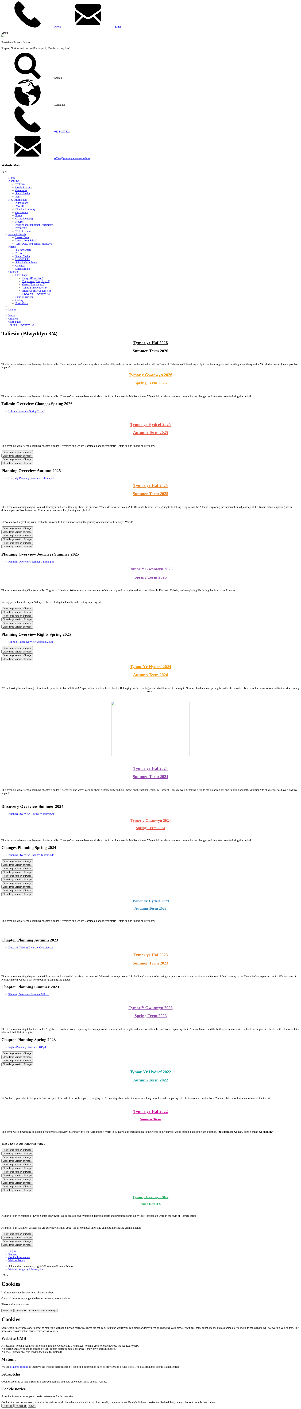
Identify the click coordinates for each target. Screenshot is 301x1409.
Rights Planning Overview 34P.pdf (27, 1047)
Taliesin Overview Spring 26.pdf (26, 411)
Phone (57, 26)
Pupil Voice (21, 303)
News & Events (17, 234)
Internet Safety (23, 249)
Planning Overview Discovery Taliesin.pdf (31, 813)
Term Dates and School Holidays (33, 243)
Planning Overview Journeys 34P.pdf (28, 994)
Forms (18, 215)
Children (13, 271)
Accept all (21, 1310)
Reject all (7, 1310)
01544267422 (62, 131)
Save (31, 1405)
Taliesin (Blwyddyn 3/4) (35, 287)
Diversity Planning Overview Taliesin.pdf (31, 478)
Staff (18, 196)
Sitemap (12, 1254)
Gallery (19, 300)
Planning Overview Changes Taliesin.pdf (31, 854)
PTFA (18, 253)
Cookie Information (19, 1257)
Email (117, 26)
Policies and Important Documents (34, 224)
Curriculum (21, 212)
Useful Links (22, 259)
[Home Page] (2, 36)
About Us (13, 180)
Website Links (23, 231)
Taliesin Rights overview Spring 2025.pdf (31, 641)
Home (11, 177)
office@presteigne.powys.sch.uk (72, 158)
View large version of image (17, 452)
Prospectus (21, 227)
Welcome (20, 184)
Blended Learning (25, 209)
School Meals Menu (26, 262)
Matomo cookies (19, 1366)
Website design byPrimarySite (25, 1269)
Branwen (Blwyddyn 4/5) (36, 290)
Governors (21, 190)
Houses (19, 221)
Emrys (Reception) (32, 278)
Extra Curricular (24, 296)
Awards (19, 205)
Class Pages (21, 275)
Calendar (20, 265)
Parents (12, 246)
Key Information (17, 199)
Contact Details (23, 187)
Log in (12, 309)
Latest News (22, 237)
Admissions (21, 202)
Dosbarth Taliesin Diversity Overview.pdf (31, 947)
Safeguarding (22, 268)
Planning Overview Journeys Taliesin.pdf (31, 561)
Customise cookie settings (42, 1310)
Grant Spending (24, 218)
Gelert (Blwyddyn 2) (33, 284)
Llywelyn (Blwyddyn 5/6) (36, 293)
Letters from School (26, 240)
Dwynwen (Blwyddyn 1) (36, 281)
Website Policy (16, 1260)
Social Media (22, 193)
